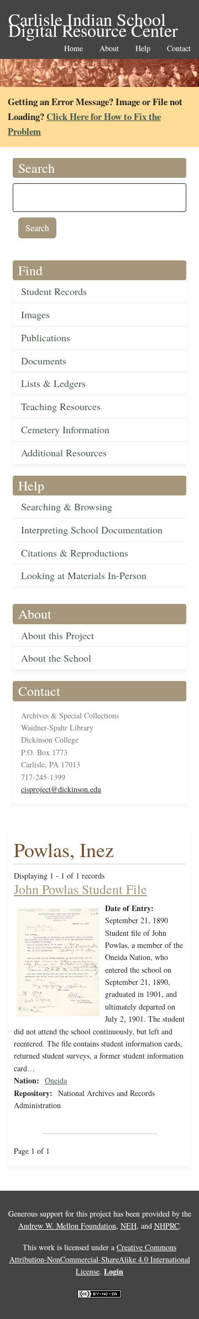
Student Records (54, 291)
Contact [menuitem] (179, 48)
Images (35, 314)
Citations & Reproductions (74, 552)
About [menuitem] (109, 48)
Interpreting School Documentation (92, 529)
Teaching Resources (61, 406)
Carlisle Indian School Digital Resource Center (93, 20)
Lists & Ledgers (53, 383)
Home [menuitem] (73, 48)
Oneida (56, 1080)
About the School (56, 657)
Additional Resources (64, 452)
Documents (43, 360)
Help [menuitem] (142, 48)
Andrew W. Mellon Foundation (67, 1225)
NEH (129, 1225)
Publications (45, 337)
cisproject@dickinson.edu (61, 789)
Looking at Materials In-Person (83, 575)
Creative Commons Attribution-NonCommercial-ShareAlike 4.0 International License (99, 1259)
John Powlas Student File (80, 889)
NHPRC (166, 1225)
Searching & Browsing (66, 506)
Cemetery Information (65, 429)
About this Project (57, 635)
